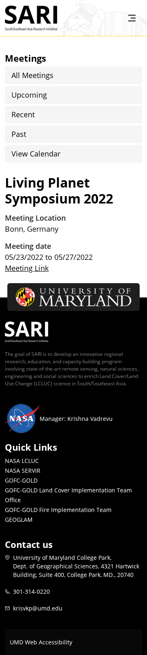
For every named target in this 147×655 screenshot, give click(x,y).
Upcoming (29, 95)
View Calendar (35, 154)
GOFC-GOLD (21, 480)
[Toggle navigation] (132, 18)
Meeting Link (27, 268)
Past (18, 134)
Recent (23, 114)
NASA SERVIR (22, 470)
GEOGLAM (19, 519)
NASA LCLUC (22, 461)
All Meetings (32, 75)
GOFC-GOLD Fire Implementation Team (58, 510)
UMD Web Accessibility (41, 642)
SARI (66, 11)
